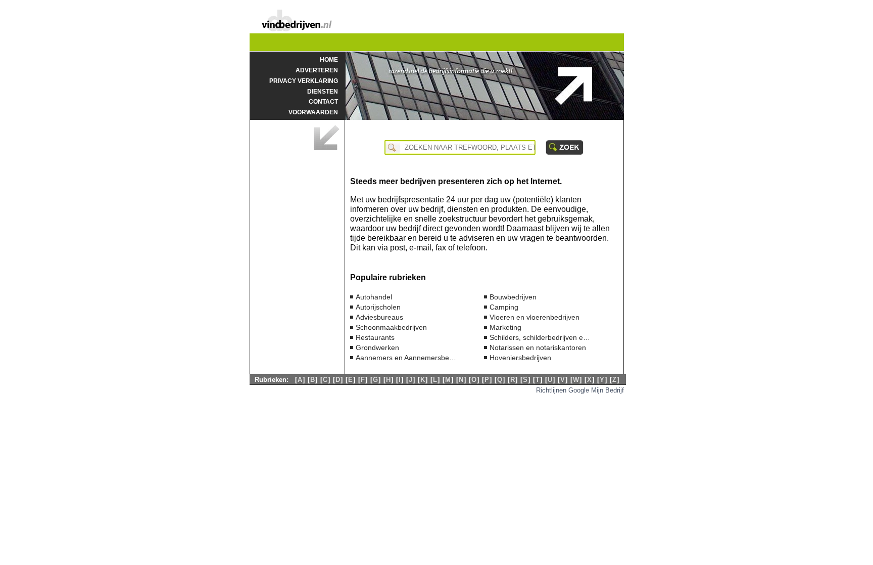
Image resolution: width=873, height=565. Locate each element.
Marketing (505, 327)
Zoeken (564, 147)
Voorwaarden (313, 112)
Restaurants (375, 337)
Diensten (322, 91)
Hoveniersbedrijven (520, 358)
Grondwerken (377, 347)
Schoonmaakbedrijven (391, 327)
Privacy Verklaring (303, 80)
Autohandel (374, 297)
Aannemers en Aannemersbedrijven (406, 358)
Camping (504, 307)
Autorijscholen (378, 307)
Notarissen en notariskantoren (538, 347)
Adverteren (317, 70)
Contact (323, 101)
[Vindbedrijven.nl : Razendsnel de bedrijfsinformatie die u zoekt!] (296, 28)
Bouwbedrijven (513, 297)
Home (329, 59)
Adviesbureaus (379, 317)
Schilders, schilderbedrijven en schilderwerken (540, 337)
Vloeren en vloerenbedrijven (534, 317)
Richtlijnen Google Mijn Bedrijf (580, 390)
